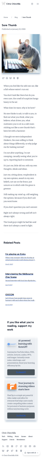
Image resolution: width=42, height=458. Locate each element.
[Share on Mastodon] (18, 78)
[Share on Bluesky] (10, 78)
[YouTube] (7, 446)
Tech (3, 436)
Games (23, 436)
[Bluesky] (3, 451)
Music (17, 436)
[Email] (30, 446)
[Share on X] (3, 78)
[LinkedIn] (25, 446)
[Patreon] (16, 446)
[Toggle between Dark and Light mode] (32, 3)
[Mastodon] (21, 451)
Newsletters (21, 440)
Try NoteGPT (21, 372)
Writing (9, 436)
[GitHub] (21, 446)
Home (6, 17)
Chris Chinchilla (9, 433)
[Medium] (12, 446)
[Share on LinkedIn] (7, 78)
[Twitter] (12, 451)
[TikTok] (7, 451)
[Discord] (34, 446)
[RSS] (3, 446)
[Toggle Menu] (37, 3)
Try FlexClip (21, 415)
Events (12, 440)
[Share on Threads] (14, 78)
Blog (16, 17)
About (30, 436)
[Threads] (16, 451)
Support (4, 440)
